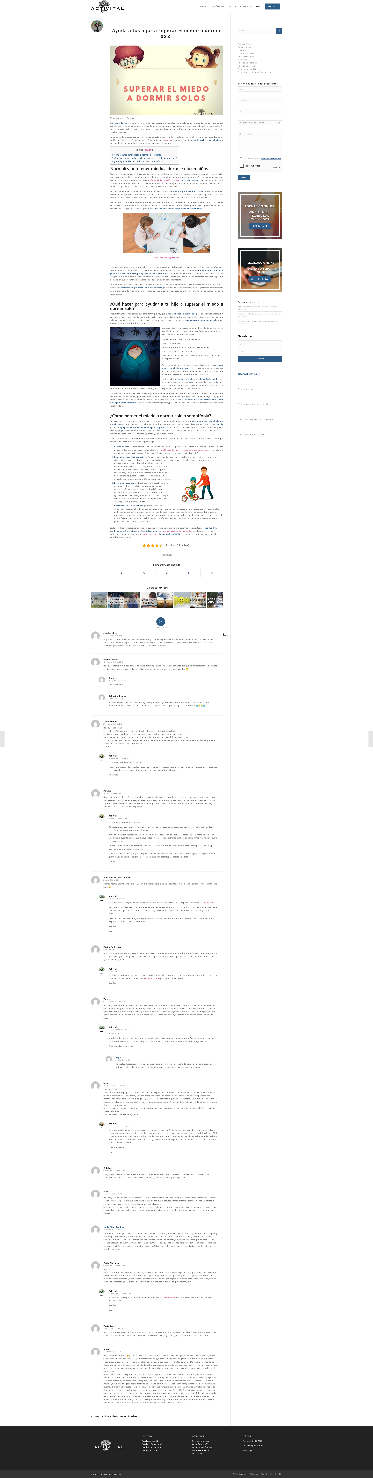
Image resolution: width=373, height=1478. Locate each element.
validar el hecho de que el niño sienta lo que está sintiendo (183, 450)
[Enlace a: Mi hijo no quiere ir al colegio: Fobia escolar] (132, 600)
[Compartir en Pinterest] (166, 573)
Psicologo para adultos (248, 69)
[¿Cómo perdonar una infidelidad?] (2, 739)
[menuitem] (203, 6)
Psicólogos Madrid (150, 1441)
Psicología (242, 59)
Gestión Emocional (246, 56)
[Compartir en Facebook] (121, 573)
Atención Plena (244, 44)
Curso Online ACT (199, 1444)
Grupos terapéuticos (201, 1450)
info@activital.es (210, 902)
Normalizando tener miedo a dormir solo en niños (136, 154)
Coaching (242, 50)
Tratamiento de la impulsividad (251, 434)
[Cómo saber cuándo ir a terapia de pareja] (370, 739)
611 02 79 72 (256, 1441)
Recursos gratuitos (200, 1441)
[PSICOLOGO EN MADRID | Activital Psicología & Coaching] (107, 6)
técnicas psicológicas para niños (177, 531)
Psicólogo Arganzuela (151, 1447)
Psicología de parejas (247, 62)
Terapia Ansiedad (246, 389)
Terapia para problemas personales (254, 404)
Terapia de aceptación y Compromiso (254, 72)
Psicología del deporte (247, 66)
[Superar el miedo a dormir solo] (166, 80)
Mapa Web (197, 1453)
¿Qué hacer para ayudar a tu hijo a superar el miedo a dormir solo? (144, 158)
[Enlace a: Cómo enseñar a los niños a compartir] (116, 600)
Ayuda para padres (246, 47)
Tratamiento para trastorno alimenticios (255, 419)
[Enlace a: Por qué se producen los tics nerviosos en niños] (99, 600)
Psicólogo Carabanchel (152, 1444)
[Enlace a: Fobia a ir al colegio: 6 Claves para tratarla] (198, 600)
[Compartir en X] (144, 573)
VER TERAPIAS (260, 279)
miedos (168, 140)
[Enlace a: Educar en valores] (165, 600)
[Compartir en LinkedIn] (189, 573)
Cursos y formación (246, 53)
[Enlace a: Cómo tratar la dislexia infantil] (149, 600)
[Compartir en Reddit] (212, 573)
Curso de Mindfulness (202, 1447)
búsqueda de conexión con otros (165, 180)
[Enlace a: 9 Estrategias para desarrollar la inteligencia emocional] (182, 600)
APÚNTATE (260, 226)
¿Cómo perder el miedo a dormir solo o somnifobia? (137, 161)
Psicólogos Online (149, 1450)
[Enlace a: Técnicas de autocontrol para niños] (215, 600)
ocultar (148, 149)
